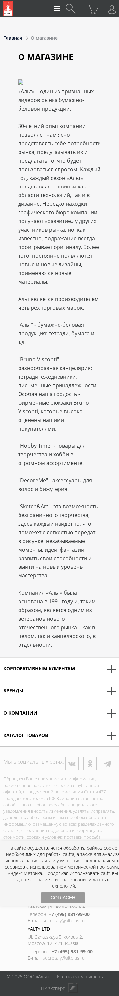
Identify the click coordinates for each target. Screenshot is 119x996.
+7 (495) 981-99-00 (69, 914)
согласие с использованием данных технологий (69, 882)
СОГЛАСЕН (63, 897)
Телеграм (107, 763)
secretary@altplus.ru (64, 920)
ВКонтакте (72, 763)
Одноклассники (90, 763)
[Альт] (8, 8)
